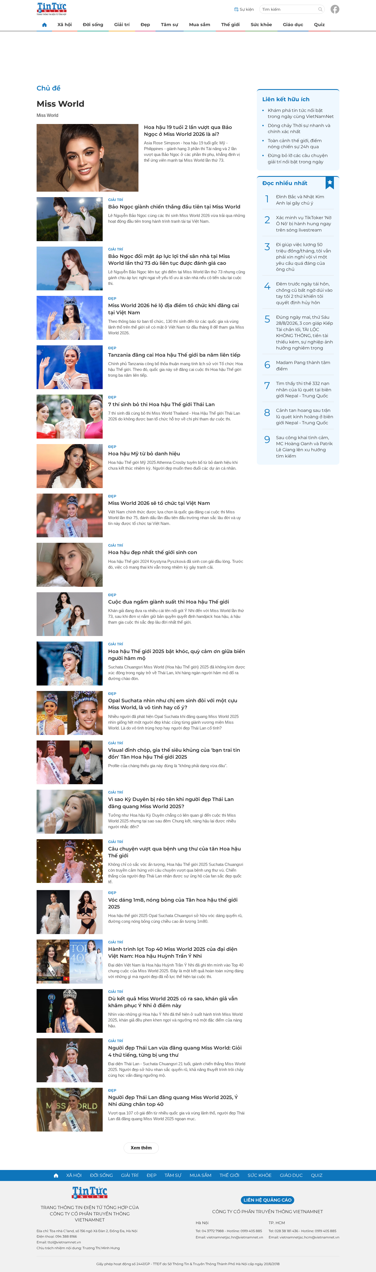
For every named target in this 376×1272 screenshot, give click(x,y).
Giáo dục (293, 24)
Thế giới (230, 24)
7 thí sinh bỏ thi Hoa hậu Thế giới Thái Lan (161, 404)
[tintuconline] (44, 24)
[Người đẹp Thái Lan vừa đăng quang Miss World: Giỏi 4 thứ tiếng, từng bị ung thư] (70, 1060)
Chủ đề (49, 88)
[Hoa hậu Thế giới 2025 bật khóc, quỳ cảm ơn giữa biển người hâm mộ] (70, 663)
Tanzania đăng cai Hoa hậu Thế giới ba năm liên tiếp (174, 355)
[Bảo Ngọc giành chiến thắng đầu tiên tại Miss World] (70, 219)
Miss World (61, 104)
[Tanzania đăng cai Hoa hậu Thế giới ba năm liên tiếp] (70, 367)
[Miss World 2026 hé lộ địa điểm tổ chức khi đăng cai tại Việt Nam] (70, 318)
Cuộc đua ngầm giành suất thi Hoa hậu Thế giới (168, 602)
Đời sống (93, 24)
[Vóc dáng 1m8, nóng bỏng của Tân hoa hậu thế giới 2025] (70, 912)
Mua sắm (199, 24)
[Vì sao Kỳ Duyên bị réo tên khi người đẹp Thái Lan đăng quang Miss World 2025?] (70, 812)
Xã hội (65, 24)
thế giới (299, 140)
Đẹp (145, 24)
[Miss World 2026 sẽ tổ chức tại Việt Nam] (70, 516)
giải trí (274, 161)
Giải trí (122, 24)
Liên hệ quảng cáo (267, 1200)
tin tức (299, 110)
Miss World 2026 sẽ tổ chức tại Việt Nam (159, 503)
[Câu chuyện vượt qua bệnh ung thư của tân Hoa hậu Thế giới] (70, 861)
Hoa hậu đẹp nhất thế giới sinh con (152, 552)
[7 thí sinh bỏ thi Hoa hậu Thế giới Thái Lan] (70, 417)
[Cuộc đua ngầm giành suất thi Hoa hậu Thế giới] (70, 614)
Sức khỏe (261, 24)
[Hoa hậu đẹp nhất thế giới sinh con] (70, 565)
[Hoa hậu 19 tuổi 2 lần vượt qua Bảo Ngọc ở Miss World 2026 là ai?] (87, 158)
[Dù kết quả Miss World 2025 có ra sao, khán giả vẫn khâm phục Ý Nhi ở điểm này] (70, 1011)
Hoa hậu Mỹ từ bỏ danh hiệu (144, 454)
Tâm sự (169, 24)
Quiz (319, 24)
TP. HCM (277, 1222)
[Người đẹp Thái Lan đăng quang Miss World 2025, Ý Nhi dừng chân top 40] (70, 1110)
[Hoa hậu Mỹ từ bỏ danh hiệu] (70, 466)
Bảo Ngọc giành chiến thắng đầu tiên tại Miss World (174, 207)
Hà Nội (202, 1222)
